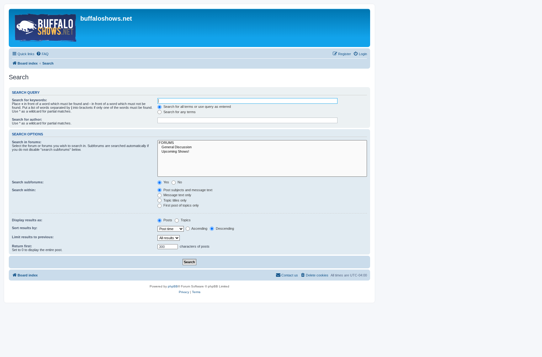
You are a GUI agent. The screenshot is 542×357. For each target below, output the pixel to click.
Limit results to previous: (33, 237)
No (179, 182)
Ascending (199, 228)
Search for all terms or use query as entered (196, 106)
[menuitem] (42, 54)
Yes (165, 182)
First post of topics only (180, 205)
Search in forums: (26, 142)
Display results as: (27, 220)
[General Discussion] (262, 147)
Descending (224, 228)
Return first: (22, 246)
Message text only (176, 195)
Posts (167, 220)
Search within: (24, 190)
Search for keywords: (29, 100)
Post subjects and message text (187, 190)
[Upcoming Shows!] (262, 152)
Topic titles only (174, 200)
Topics (185, 220)
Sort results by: (24, 228)
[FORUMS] (262, 143)
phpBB (173, 286)
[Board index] (45, 27)
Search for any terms (179, 112)
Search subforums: (28, 182)
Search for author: (27, 119)
